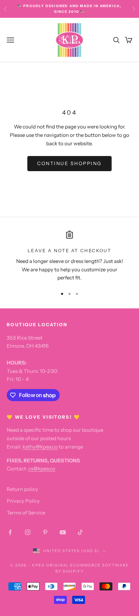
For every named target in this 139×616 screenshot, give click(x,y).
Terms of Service (26, 512)
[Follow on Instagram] (27, 532)
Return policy (22, 489)
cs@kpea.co (41, 468)
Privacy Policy (23, 501)
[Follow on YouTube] (62, 532)
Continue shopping (69, 163)
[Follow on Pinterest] (45, 532)
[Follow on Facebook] (10, 532)
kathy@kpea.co (40, 447)
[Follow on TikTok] (80, 532)
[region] (69, 256)
